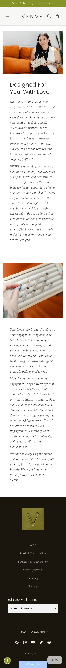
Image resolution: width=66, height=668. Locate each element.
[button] (7, 16)
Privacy (33, 586)
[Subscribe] (54, 608)
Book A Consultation (33, 553)
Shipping (33, 578)
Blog (33, 545)
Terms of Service (33, 570)
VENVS (37, 653)
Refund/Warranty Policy (33, 561)
